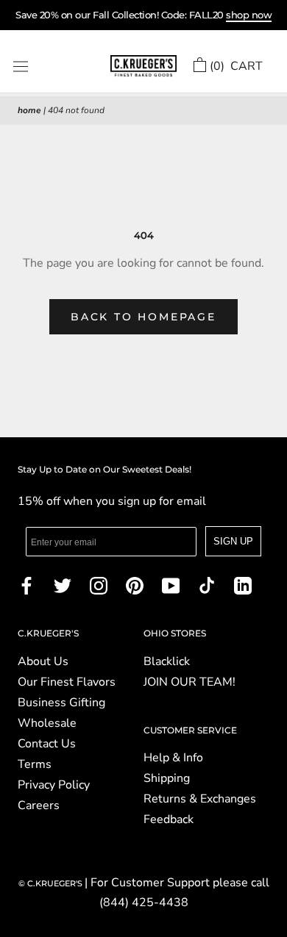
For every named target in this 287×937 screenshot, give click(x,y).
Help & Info (173, 758)
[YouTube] (171, 585)
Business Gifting (61, 702)
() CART (236, 66)
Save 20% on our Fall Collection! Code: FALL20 (143, 15)
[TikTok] (207, 585)
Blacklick (167, 661)
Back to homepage (143, 316)
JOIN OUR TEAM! (189, 682)
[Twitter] (62, 585)
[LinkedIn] (243, 585)
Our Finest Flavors (67, 682)
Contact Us (47, 744)
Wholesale (47, 723)
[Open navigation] (20, 66)
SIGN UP (233, 541)
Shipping (167, 778)
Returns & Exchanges (200, 799)
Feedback (169, 819)
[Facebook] (26, 585)
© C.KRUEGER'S (51, 883)
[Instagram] (98, 585)
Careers (39, 805)
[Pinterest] (135, 585)
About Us (43, 661)
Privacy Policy (54, 785)
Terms (35, 764)
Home (29, 110)
